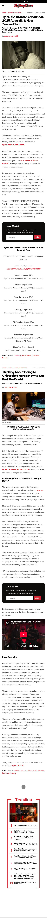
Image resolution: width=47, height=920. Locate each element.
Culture (10, 368)
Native (4, 773)
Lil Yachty (17, 355)
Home (4, 12)
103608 (17, 771)
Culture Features (21, 368)
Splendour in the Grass (13, 145)
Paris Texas (26, 355)
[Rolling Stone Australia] (23, 6)
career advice (26, 771)
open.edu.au (18, 765)
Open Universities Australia (15, 469)
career (40, 490)
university (12, 773)
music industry (38, 771)
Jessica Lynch (10, 36)
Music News (17, 12)
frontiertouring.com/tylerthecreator (23, 269)
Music (10, 12)
